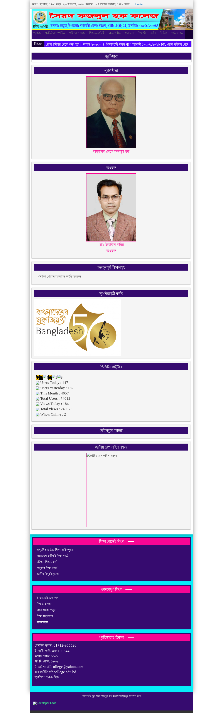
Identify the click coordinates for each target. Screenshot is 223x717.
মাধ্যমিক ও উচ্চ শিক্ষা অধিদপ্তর (55, 550)
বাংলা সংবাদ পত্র (46, 610)
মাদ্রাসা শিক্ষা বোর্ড (47, 568)
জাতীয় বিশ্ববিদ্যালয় (48, 574)
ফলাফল (129, 33)
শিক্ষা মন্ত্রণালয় (45, 616)
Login (138, 4)
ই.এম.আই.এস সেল (47, 598)
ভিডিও (163, 33)
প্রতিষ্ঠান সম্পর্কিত (55, 33)
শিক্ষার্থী (142, 33)
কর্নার (152, 33)
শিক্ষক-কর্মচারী (97, 33)
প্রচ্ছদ (37, 33)
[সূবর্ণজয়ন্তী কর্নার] (77, 327)
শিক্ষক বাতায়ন (44, 604)
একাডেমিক (115, 33)
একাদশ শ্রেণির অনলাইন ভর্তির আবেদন (59, 276)
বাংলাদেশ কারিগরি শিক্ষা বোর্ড (52, 556)
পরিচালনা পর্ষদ (77, 33)
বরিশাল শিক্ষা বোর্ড (46, 562)
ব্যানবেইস (42, 622)
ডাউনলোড (177, 33)
